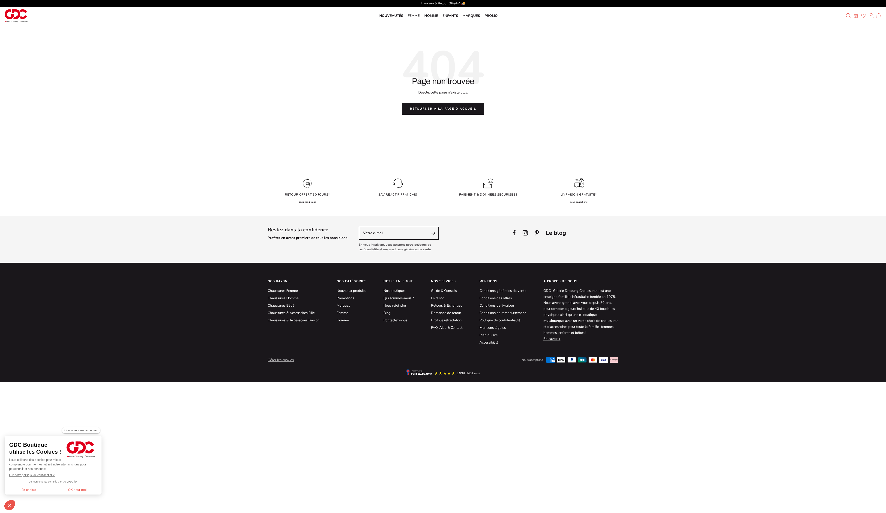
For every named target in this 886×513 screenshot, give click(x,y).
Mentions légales (492, 327)
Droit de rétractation (446, 320)
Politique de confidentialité (499, 320)
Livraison (438, 298)
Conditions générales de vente (502, 290)
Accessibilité (488, 342)
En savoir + (551, 338)
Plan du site (488, 335)
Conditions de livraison (496, 305)
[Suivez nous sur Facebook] (514, 232)
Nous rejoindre (394, 305)
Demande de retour (446, 313)
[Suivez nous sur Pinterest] (537, 232)
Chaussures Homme (283, 298)
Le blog (556, 233)
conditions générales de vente (410, 249)
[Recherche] (848, 15)
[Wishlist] (863, 15)
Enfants (450, 15)
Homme (431, 15)
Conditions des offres (495, 298)
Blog (387, 313)
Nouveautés (391, 15)
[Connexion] (871, 15)
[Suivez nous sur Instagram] (525, 232)
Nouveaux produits (351, 290)
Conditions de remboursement (502, 313)
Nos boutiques (394, 290)
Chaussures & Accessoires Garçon (294, 320)
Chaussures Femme (283, 290)
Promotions (345, 298)
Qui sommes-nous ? (398, 298)
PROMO (491, 15)
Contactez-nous (395, 320)
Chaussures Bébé (281, 305)
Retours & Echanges (446, 305)
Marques (471, 15)
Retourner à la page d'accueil (443, 109)
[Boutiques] (855, 15)
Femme (414, 15)
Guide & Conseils (444, 290)
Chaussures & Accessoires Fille (291, 313)
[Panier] (878, 15)
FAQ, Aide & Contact (446, 327)
